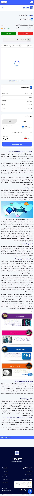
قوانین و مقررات (5, 482)
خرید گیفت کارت (29, 471)
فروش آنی (25, 34)
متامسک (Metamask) (18, 427)
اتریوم (18, 389)
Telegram (4, 108)
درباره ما (6, 474)
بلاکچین (2, 261)
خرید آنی (8, 34)
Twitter (3, 97)
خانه (32, 15)
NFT (27, 190)
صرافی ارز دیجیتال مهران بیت (12, 422)
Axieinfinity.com (5, 93)
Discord (3, 104)
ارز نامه (28, 15)
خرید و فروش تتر (29, 477)
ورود (4, 2)
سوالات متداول (5, 477)
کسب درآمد (5, 479)
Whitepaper (4, 100)
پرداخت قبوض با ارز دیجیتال (27, 479)
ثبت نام (2, 2)
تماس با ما (6, 471)
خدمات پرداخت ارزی (28, 474)
